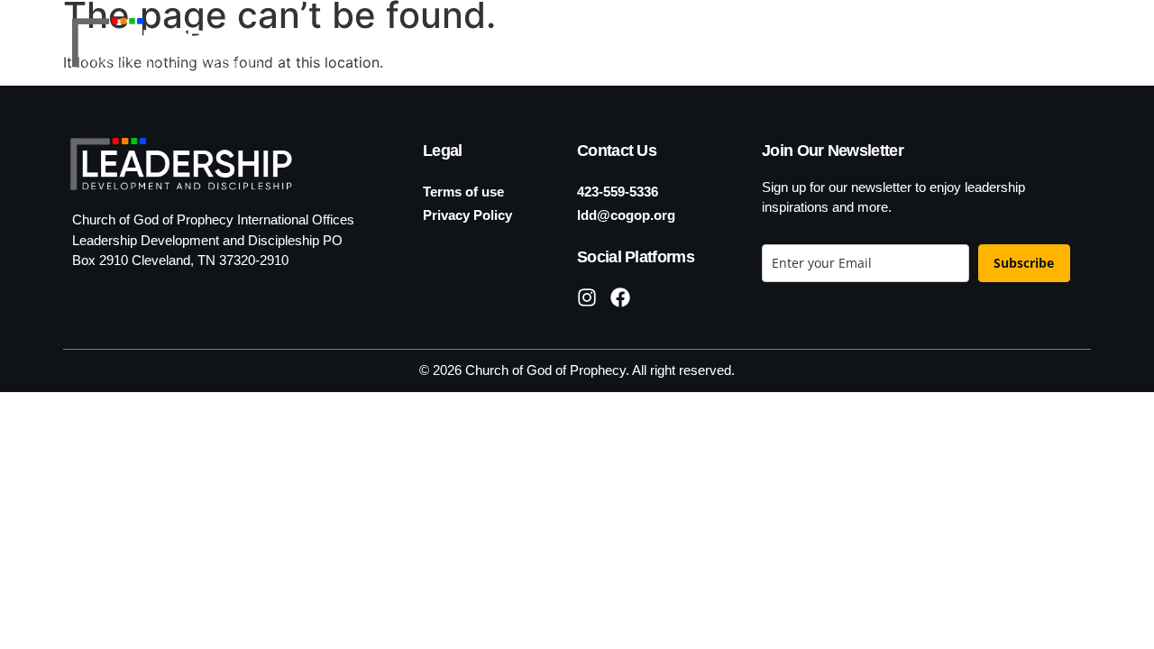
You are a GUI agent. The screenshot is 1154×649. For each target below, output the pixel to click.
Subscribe (1024, 262)
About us (647, 42)
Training (766, 42)
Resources (891, 42)
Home (559, 42)
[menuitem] (1026, 42)
